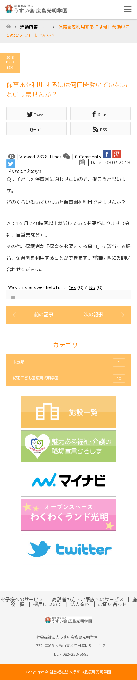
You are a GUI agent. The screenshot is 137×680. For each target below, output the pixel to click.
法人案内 (80, 604)
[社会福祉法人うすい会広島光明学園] (68, 623)
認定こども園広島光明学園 (67, 378)
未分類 (66, 362)
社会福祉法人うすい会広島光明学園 (80, 672)
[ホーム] (8, 24)
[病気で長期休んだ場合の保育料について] (37, 315)
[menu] (127, 9)
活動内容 (29, 27)
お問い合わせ (112, 604)
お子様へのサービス (21, 599)
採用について (47, 604)
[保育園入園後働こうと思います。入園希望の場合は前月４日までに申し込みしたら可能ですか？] (99, 315)
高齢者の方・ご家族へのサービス (88, 599)
